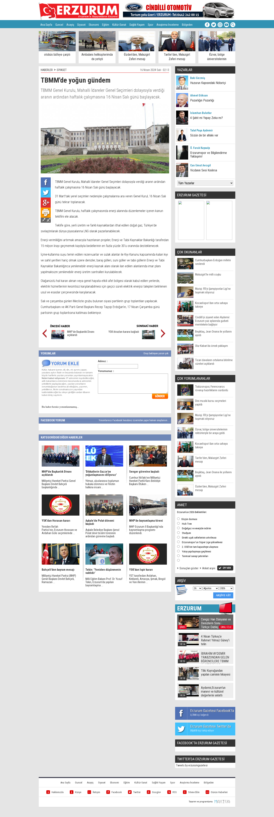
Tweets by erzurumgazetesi (192, 765)
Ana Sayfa (46, 24)
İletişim (96, 792)
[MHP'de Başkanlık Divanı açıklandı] (57, 338)
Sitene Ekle (193, 792)
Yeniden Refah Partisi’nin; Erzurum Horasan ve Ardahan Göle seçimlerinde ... (59, 530)
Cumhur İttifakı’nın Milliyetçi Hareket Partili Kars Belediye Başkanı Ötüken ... (144, 481)
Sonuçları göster (189, 568)
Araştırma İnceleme (167, 24)
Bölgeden (187, 24)
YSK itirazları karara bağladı (124, 331)
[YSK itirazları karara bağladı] (148, 338)
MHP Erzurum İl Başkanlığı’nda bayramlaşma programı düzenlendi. (146, 530)
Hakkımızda (58, 792)
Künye (78, 792)
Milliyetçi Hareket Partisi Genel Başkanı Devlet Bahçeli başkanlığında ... (59, 484)
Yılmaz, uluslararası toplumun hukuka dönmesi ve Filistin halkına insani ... (102, 484)
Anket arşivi (208, 568)
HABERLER (47, 70)
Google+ (156, 792)
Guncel (59, 24)
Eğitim (105, 24)
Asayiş (70, 24)
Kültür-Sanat (119, 24)
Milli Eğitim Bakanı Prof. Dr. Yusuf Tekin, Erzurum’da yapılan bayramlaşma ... (103, 582)
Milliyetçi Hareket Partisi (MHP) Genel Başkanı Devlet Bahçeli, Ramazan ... (59, 579)
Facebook (117, 792)
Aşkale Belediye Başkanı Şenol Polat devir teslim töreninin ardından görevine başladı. (102, 533)
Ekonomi (94, 24)
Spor (150, 24)
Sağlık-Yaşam (137, 24)
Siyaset (81, 24)
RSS (175, 792)
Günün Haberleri (219, 792)
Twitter (137, 792)
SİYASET (62, 70)
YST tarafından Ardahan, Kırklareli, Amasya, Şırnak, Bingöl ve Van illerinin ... (147, 579)
